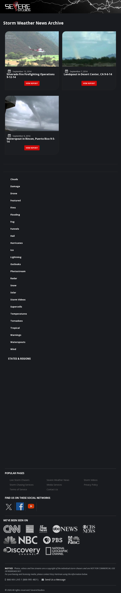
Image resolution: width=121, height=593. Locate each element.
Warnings (15, 334)
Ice (12, 250)
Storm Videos (18, 299)
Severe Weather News (58, 479)
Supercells (16, 306)
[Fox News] (43, 528)
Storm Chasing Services (22, 484)
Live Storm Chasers (19, 479)
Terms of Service (18, 489)
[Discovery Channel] (21, 550)
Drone (13, 193)
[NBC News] (20, 539)
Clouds (14, 179)
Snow (13, 285)
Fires (13, 207)
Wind (13, 349)
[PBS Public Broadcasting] (53, 539)
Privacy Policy (91, 484)
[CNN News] (11, 528)
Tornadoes (16, 320)
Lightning (15, 257)
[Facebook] (20, 506)
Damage (15, 186)
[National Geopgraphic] (57, 550)
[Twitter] (9, 506)
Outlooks (15, 264)
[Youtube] (31, 506)
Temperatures (18, 313)
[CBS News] (89, 528)
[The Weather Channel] (30, 528)
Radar (13, 278)
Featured (15, 200)
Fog (12, 221)
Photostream (18, 271)
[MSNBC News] (74, 539)
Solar (13, 292)
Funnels (14, 228)
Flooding (15, 214)
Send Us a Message (55, 579)
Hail (12, 235)
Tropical (15, 327)
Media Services (54, 484)
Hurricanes (16, 242)
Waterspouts (17, 342)
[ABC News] (65, 528)
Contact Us (52, 489)
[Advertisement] (60, 388)
